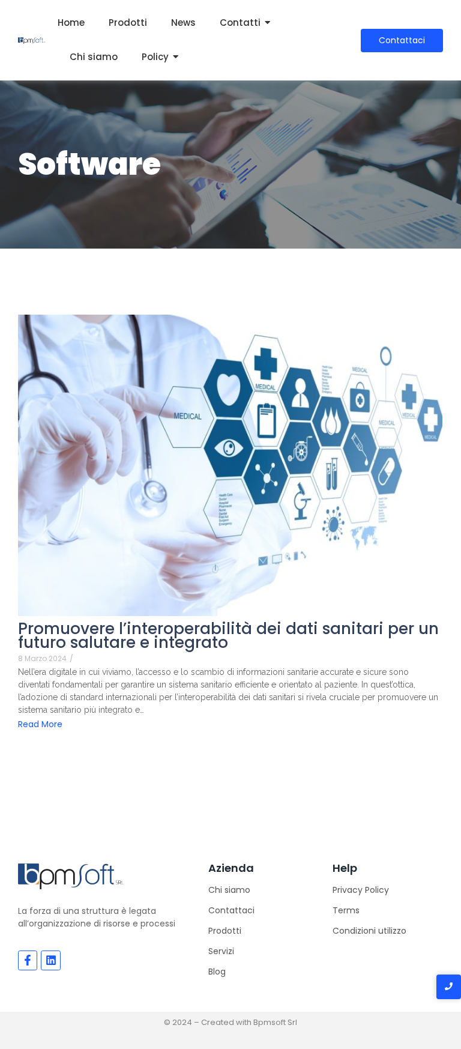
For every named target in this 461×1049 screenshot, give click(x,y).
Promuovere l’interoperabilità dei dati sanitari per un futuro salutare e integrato (228, 636)
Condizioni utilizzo (369, 931)
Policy (155, 56)
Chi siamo (94, 56)
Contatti (240, 22)
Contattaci (231, 910)
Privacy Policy (361, 890)
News (183, 22)
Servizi (221, 951)
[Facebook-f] (27, 960)
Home (71, 22)
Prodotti (128, 22)
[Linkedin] (50, 960)
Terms (346, 910)
